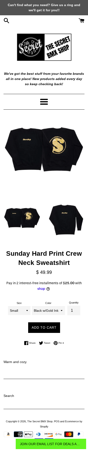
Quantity (74, 302)
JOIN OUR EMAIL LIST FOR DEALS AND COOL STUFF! (51, 444)
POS (56, 421)
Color (48, 303)
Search (9, 396)
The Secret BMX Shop (40, 421)
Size (19, 303)
